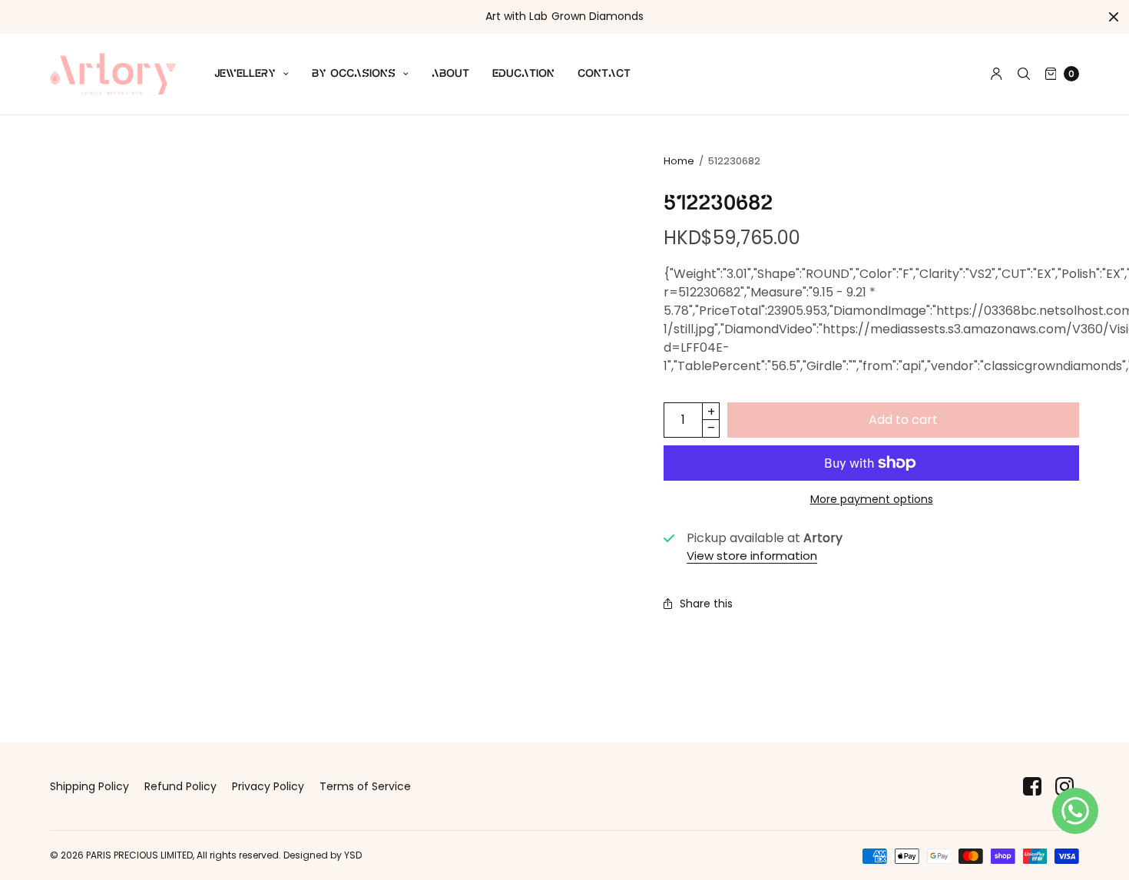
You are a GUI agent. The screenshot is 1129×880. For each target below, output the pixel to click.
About (450, 73)
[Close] (1113, 17)
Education (523, 73)
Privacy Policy (268, 786)
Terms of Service (365, 786)
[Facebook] (1032, 787)
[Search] (1024, 73)
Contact (604, 73)
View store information (752, 556)
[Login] (996, 73)
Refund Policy (180, 786)
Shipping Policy (89, 786)
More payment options (871, 499)
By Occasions (354, 73)
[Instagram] (1064, 787)
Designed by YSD (322, 855)
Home (679, 161)
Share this (706, 603)
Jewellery (245, 73)
